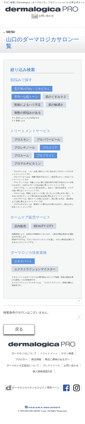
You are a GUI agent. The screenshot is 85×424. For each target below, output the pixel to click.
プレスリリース (51, 365)
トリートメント (49, 353)
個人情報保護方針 (43, 371)
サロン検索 (67, 353)
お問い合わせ (48, 15)
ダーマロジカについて (24, 353)
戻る (19, 329)
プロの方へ (21, 359)
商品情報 (36, 359)
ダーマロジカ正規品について (23, 365)
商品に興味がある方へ (57, 359)
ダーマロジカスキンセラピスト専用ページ (35, 387)
